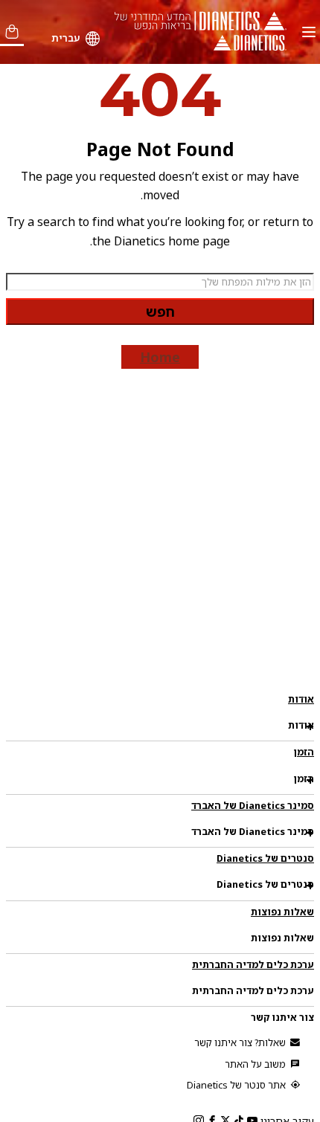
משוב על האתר (256, 1064)
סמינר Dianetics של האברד (252, 805)
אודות (301, 699)
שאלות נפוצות (282, 911)
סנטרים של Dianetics (265, 858)
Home (160, 357)
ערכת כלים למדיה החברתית (253, 964)
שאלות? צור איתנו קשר (241, 1042)
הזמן (303, 751)
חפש (160, 311)
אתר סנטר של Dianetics (237, 1085)
